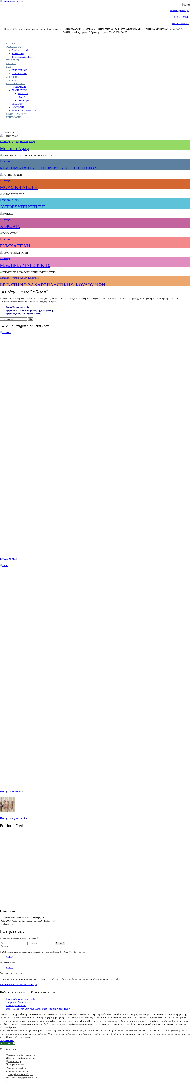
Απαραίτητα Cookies (16, 1002)
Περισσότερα (30, 984)
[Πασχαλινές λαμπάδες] (7, 811)
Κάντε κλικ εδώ (16, 984)
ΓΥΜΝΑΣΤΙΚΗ (15, 245)
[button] (7, 1043)
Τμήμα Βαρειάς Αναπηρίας (18, 307)
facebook (10, 957)
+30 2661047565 (180, 23)
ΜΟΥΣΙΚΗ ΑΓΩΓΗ (19, 187)
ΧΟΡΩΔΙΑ (10, 226)
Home (2, 132)
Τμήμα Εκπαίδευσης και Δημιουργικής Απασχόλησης (30, 310)
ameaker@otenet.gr (179, 10)
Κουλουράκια (8, 558)
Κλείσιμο (4, 984)
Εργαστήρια (33, 278)
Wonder (15, 278)
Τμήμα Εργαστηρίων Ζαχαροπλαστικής (23, 314)
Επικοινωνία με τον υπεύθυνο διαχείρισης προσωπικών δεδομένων (38, 1009)
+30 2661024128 (180, 17)
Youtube (9, 968)
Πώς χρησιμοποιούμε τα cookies (21, 999)
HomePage (18, 132)
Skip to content (7, 1040)
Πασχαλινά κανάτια (12, 791)
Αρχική (15, 141)
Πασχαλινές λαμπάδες (13, 818)
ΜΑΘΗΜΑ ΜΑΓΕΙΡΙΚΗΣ (25, 265)
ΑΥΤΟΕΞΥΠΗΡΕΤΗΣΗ (22, 206)
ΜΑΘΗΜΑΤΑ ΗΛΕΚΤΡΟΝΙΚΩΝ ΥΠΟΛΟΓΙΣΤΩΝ (49, 167)
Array (5, 947)
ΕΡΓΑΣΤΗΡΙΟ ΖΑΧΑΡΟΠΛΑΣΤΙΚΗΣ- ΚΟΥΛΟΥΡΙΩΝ (52, 284)
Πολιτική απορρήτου (16, 1005)
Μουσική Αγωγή (27, 141)
